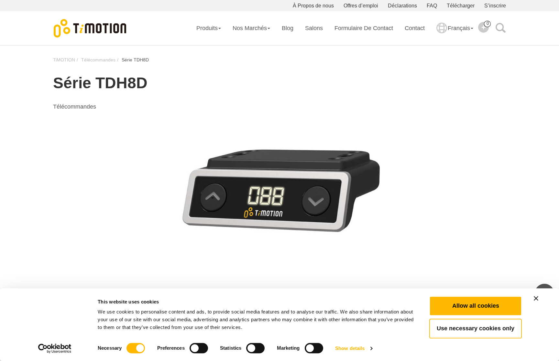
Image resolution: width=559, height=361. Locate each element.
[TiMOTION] (90, 28)
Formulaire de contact (363, 28)
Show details (350, 348)
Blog (287, 28)
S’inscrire (495, 5)
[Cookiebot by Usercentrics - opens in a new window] (55, 348)
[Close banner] (536, 298)
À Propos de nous (313, 5)
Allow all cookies (475, 306)
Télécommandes (98, 59)
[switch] (199, 348)
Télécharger (461, 5)
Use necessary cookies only (475, 328)
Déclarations (402, 5)
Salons (314, 28)
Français (459, 28)
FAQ (432, 5)
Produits (207, 28)
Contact (415, 28)
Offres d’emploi (361, 5)
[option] (279, 191)
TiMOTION (64, 59)
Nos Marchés (250, 28)
